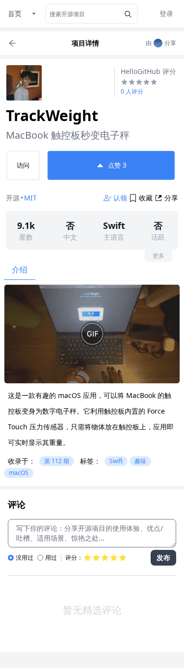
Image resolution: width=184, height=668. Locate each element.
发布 (163, 557)
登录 (166, 13)
